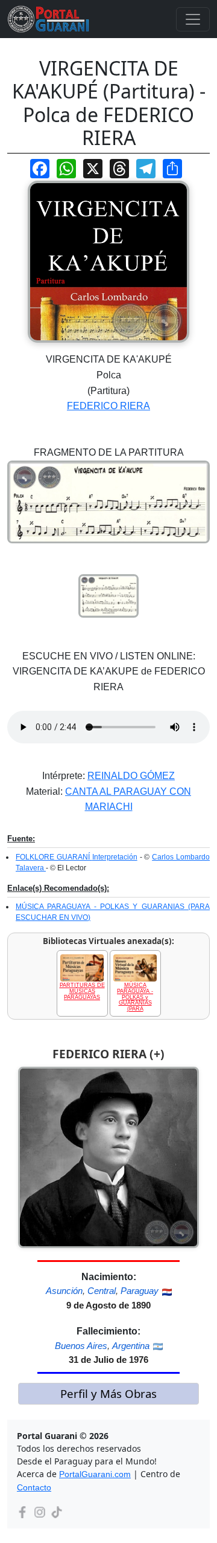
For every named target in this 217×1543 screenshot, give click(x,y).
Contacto (34, 1487)
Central (101, 1291)
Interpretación (114, 857)
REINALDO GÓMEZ (131, 776)
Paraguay (140, 1291)
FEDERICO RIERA (108, 406)
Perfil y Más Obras (108, 1393)
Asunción (64, 1291)
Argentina (130, 1346)
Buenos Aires (81, 1346)
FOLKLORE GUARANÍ (54, 857)
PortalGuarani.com (95, 1474)
